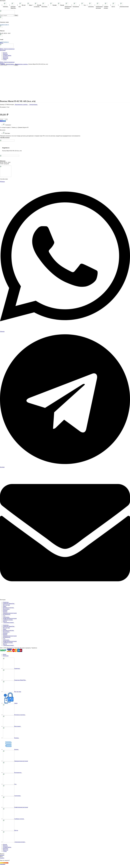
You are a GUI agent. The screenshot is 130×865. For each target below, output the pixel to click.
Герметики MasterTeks (9, 603)
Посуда (5, 621)
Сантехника (6, 617)
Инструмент (6, 609)
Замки (4, 606)
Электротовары (10, 64)
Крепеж (5, 611)
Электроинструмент (8, 622)
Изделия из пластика (8, 607)
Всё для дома (6, 605)
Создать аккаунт (4, 863)
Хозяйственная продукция (10, 618)
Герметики (6, 602)
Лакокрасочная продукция (10, 613)
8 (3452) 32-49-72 (4, 24)
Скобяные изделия (8, 619)
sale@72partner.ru (4, 42)
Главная (3, 64)
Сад (4, 615)
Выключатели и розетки (22, 64)
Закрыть (2, 855)
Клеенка (5, 610)
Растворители (7, 614)
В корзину (3, 121)
